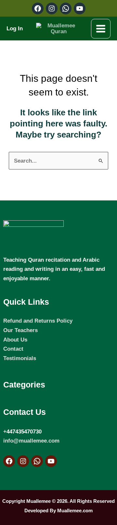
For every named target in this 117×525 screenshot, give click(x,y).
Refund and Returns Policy (37, 320)
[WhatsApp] (37, 461)
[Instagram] (23, 461)
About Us (15, 339)
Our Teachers (20, 330)
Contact (13, 348)
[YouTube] (51, 461)
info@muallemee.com (31, 440)
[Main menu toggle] (100, 28)
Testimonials (19, 358)
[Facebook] (9, 461)
